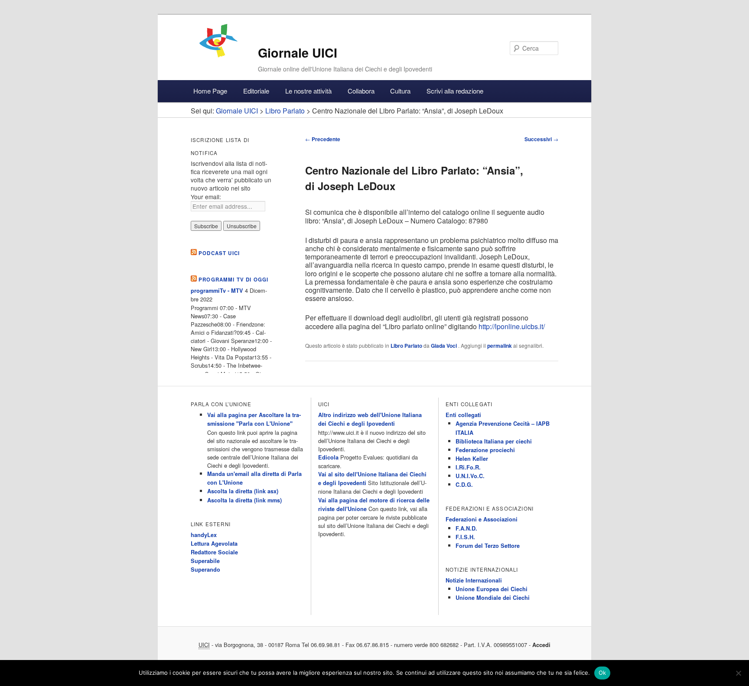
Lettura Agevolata (214, 543)
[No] (738, 673)
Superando (205, 569)
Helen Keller (472, 459)
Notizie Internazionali (474, 580)
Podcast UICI (219, 253)
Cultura (400, 90)
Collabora (361, 90)
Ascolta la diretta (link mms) (244, 500)
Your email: (206, 196)
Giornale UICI (297, 52)
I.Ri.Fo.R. (468, 467)
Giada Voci (444, 345)
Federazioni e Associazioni (482, 519)
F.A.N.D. (466, 528)
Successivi (541, 139)
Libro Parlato (406, 345)
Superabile (205, 561)
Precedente (322, 139)
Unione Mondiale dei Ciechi (493, 598)
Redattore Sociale (214, 552)
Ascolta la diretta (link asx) (242, 491)
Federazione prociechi (485, 450)
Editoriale (256, 90)
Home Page (210, 90)
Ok (602, 672)
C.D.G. (464, 485)
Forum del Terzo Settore (488, 546)
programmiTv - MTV (217, 290)
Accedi (541, 645)
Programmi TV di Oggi (233, 279)
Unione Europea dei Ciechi (492, 589)
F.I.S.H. (465, 537)
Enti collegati (463, 415)
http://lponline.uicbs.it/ (512, 326)
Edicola (328, 457)
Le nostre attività (308, 90)
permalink (499, 345)
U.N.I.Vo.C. (470, 476)
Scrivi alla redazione (455, 90)
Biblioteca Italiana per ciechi (494, 441)
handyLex (204, 535)
